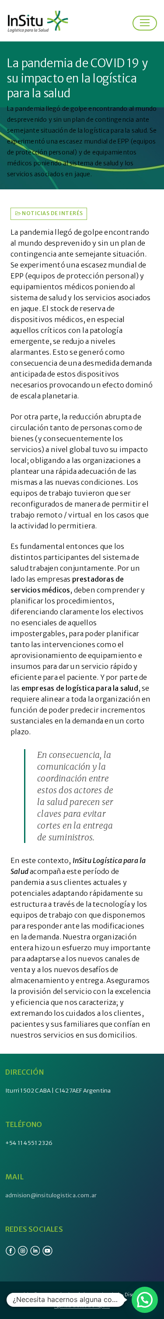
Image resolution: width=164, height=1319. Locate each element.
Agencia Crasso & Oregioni (82, 1306)
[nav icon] (145, 23)
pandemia (37, 232)
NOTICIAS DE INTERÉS (52, 213)
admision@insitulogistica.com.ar (51, 1195)
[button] (145, 1300)
